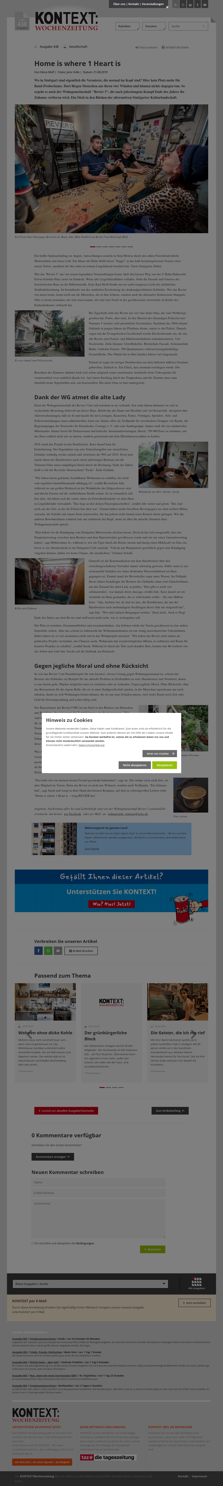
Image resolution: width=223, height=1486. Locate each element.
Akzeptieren (165, 765)
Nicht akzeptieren (135, 765)
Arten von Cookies (158, 753)
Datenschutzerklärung (92, 745)
